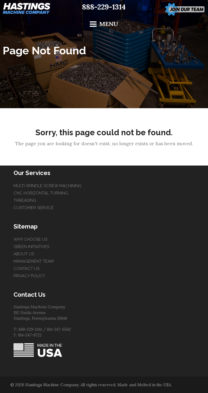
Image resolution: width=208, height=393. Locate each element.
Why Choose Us (30, 239)
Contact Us (27, 268)
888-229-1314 (104, 6)
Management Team (34, 261)
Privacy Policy (29, 275)
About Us (24, 254)
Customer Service (34, 207)
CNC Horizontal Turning (41, 193)
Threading (25, 200)
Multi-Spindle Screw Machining (48, 185)
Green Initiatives (31, 246)
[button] (104, 24)
